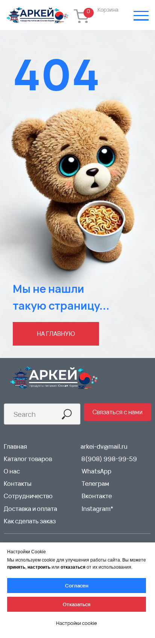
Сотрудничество (28, 496)
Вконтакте (97, 496)
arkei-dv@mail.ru (104, 446)
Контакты (18, 483)
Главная (15, 446)
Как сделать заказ (30, 521)
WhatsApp (96, 471)
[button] (117, 412)
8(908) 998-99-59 (109, 459)
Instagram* (97, 509)
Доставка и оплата (30, 509)
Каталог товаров (28, 459)
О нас (12, 471)
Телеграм (95, 483)
